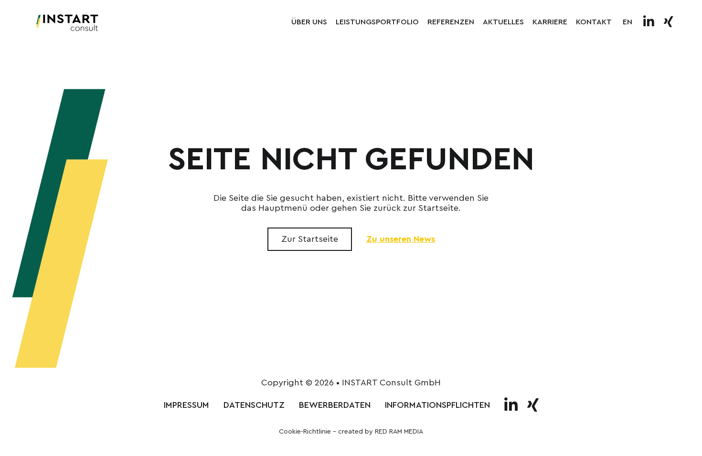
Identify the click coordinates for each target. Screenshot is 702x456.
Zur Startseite (309, 239)
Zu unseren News (400, 239)
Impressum (186, 405)
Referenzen (450, 22)
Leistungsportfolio (377, 22)
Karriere (549, 22)
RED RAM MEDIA (399, 431)
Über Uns (309, 22)
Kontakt (594, 22)
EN (627, 22)
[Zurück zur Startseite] (67, 22)
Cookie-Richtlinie (305, 431)
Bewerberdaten (335, 405)
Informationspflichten (437, 405)
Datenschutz (254, 405)
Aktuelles (503, 22)
